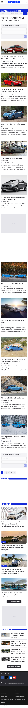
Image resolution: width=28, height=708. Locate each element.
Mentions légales (4, 696)
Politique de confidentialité (19, 696)
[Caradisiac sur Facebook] (3, 678)
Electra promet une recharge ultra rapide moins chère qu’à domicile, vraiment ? (11, 595)
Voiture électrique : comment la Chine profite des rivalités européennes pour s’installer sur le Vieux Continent (12, 524)
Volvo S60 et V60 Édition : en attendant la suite (13, 321)
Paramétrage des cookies (20, 699)
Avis (21, 13)
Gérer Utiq (3, 702)
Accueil (2, 13)
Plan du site (17, 693)
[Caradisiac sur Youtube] (14, 678)
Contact (2, 687)
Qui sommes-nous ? (19, 690)
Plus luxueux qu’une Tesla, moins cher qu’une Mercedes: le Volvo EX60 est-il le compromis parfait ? (12, 571)
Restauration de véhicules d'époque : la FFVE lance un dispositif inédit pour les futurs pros (18, 659)
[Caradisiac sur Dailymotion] (10, 678)
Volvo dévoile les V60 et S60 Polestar (12, 284)
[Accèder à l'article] (14, 513)
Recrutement (3, 693)
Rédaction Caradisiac (5, 690)
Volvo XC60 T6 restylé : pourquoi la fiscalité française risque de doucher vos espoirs (12, 548)
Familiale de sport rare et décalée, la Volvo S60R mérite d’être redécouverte (13, 58)
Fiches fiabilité (14, 13)
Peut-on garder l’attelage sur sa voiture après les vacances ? (17, 635)
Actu (25, 13)
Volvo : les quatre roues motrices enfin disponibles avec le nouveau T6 (13, 360)
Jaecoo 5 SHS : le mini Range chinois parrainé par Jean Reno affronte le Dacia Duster (18, 651)
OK (25, 36)
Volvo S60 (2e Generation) (11, 10)
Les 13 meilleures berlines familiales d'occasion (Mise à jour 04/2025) (12, 90)
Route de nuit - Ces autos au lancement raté (13, 125)
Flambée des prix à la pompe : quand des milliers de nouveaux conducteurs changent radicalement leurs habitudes (18, 643)
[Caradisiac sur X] (7, 678)
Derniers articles (6, 630)
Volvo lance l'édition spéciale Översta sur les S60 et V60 (12, 399)
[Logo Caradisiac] (14, 3)
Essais (7, 13)
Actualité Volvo (5, 504)
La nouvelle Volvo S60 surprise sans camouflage (12, 159)
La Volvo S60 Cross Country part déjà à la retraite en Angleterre (13, 198)
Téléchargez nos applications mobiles (13, 683)
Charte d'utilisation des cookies (7, 699)
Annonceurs (17, 687)
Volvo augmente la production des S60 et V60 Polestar (13, 438)
